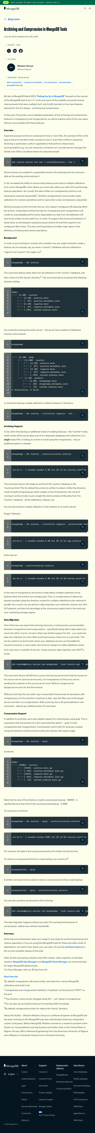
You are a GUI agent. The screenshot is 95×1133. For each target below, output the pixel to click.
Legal (23, 1085)
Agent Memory (79, 1113)
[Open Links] (90, 8)
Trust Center (26, 1113)
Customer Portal (45, 1078)
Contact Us (43, 1072)
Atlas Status (43, 1085)
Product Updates (45, 1092)
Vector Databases (80, 1072)
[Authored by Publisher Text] (82, 161)
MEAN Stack (78, 1120)
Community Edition (63, 1088)
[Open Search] (85, 8)
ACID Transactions (81, 1099)
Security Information (29, 1106)
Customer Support (46, 1099)
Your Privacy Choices (47, 1115)
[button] (13, 1074)
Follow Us (25, 1120)
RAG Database (79, 1092)
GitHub (24, 1099)
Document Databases (82, 1085)
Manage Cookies (45, 1106)
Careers (24, 1072)
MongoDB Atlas (62, 1074)
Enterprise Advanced (64, 1081)
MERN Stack (78, 1106)
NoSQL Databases (80, 1078)
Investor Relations (28, 1078)
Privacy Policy (26, 1092)
